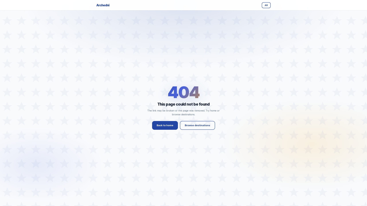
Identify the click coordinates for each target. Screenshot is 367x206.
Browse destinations (197, 125)
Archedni (103, 5)
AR (266, 5)
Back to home (165, 125)
